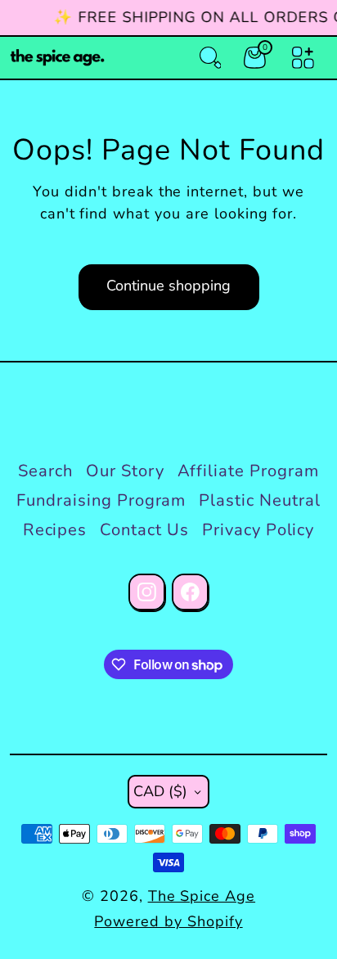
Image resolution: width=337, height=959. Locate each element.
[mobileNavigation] (303, 57)
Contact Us (144, 530)
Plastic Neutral (259, 500)
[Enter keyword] (210, 57)
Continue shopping (168, 285)
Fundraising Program (101, 500)
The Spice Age (201, 896)
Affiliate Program (248, 471)
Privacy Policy (258, 530)
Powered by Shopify (168, 921)
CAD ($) (160, 791)
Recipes (55, 530)
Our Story (125, 471)
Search (45, 471)
